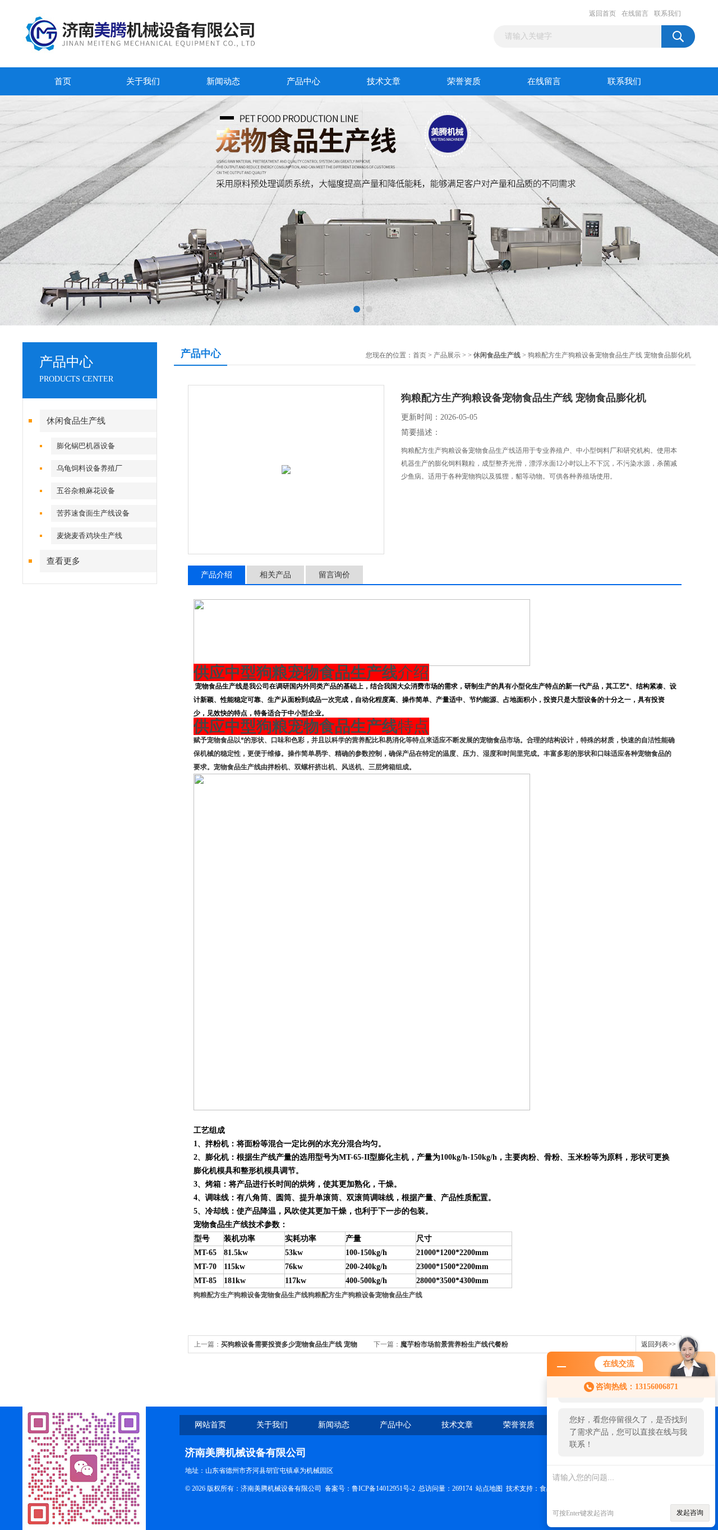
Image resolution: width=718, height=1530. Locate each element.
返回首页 (602, 13)
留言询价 (334, 575)
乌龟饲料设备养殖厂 (89, 468)
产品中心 (303, 81)
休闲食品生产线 (76, 420)
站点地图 (489, 1488)
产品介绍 (216, 575)
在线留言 (635, 13)
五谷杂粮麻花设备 (86, 490)
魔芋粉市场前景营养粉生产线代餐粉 (454, 1344)
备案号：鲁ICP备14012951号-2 (370, 1488)
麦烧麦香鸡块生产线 (89, 535)
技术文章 (384, 81)
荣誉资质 (464, 81)
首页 (62, 81)
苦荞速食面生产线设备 (93, 513)
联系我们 (667, 13)
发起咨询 (689, 1513)
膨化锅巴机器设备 (86, 446)
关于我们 (143, 81)
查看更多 (63, 561)
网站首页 (210, 1425)
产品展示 (447, 355)
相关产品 (275, 575)
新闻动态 (223, 81)
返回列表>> (658, 1344)
